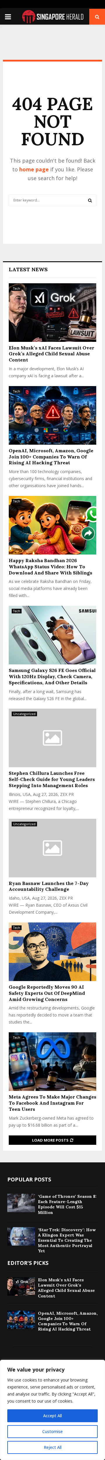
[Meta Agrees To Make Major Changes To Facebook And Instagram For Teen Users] (52, 1061)
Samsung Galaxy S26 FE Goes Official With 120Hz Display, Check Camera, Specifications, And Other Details (52, 676)
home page (34, 169)
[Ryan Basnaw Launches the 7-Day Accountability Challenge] (52, 848)
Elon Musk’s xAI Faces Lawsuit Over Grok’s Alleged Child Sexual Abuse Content (51, 354)
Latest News (28, 269)
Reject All (53, 1447)
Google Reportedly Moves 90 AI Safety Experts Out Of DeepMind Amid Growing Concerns (47, 993)
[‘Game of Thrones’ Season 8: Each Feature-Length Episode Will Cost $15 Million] (21, 1203)
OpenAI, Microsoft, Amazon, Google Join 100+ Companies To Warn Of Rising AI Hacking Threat (51, 457)
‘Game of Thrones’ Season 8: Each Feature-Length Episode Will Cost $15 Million (67, 1204)
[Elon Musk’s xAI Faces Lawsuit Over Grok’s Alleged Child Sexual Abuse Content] (52, 312)
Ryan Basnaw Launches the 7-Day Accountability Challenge (49, 886)
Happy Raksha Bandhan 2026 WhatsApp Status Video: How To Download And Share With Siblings (50, 566)
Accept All (52, 1415)
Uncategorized (24, 714)
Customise (52, 1431)
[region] (52, 1410)
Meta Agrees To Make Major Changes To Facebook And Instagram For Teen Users (52, 1103)
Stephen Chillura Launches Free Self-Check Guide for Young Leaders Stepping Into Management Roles (52, 779)
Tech (16, 288)
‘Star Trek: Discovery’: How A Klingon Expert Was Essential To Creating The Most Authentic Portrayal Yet (67, 1240)
